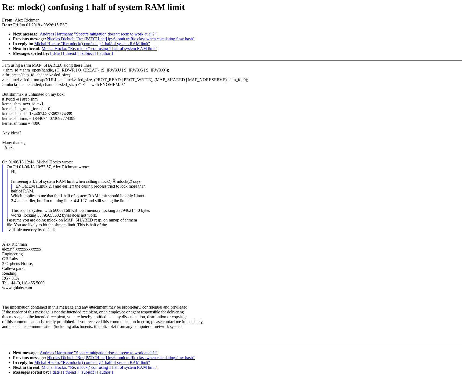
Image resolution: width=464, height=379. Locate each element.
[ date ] (56, 53)
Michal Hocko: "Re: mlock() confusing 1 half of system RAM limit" (92, 43)
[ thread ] (70, 53)
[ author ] (105, 53)
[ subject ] (87, 53)
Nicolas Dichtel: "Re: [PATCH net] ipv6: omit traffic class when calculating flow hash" (121, 39)
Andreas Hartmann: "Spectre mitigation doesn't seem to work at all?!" (99, 34)
